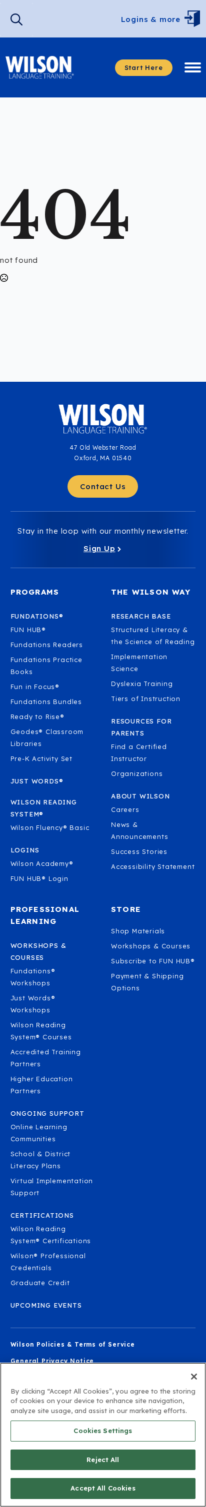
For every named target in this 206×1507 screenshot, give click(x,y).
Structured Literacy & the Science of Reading (153, 636)
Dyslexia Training (142, 684)
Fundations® (37, 616)
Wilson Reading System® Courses (41, 1031)
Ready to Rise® (37, 717)
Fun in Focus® (35, 687)
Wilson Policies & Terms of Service (72, 1344)
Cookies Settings (103, 1431)
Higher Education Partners (41, 1085)
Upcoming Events (46, 1305)
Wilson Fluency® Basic (50, 827)
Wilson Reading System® (43, 808)
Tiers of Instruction (145, 699)
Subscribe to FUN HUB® (153, 961)
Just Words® (37, 781)
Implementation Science (139, 663)
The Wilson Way (150, 592)
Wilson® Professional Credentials (48, 1262)
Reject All (102, 1460)
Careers (125, 809)
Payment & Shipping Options (147, 982)
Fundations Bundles (46, 702)
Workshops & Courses (150, 946)
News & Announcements (139, 830)
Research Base (140, 616)
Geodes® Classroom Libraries (47, 738)
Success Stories (139, 851)
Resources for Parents (141, 727)
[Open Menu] (195, 19)
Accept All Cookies (102, 1488)
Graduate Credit (40, 1283)
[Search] (16, 19)
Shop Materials (138, 931)
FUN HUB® (28, 630)
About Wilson (140, 796)
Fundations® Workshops (33, 977)
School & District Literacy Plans (40, 1160)
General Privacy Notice (52, 1361)
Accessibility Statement (152, 866)
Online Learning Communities (39, 1133)
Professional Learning (45, 915)
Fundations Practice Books (46, 666)
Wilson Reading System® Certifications (51, 1235)
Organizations (136, 773)
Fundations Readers (46, 645)
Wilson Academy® (42, 863)
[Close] (194, 1377)
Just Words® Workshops (33, 1004)
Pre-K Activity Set (41, 758)
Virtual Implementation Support (52, 1187)
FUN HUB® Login (39, 878)
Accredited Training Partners (45, 1058)
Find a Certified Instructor (139, 752)
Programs (35, 592)
